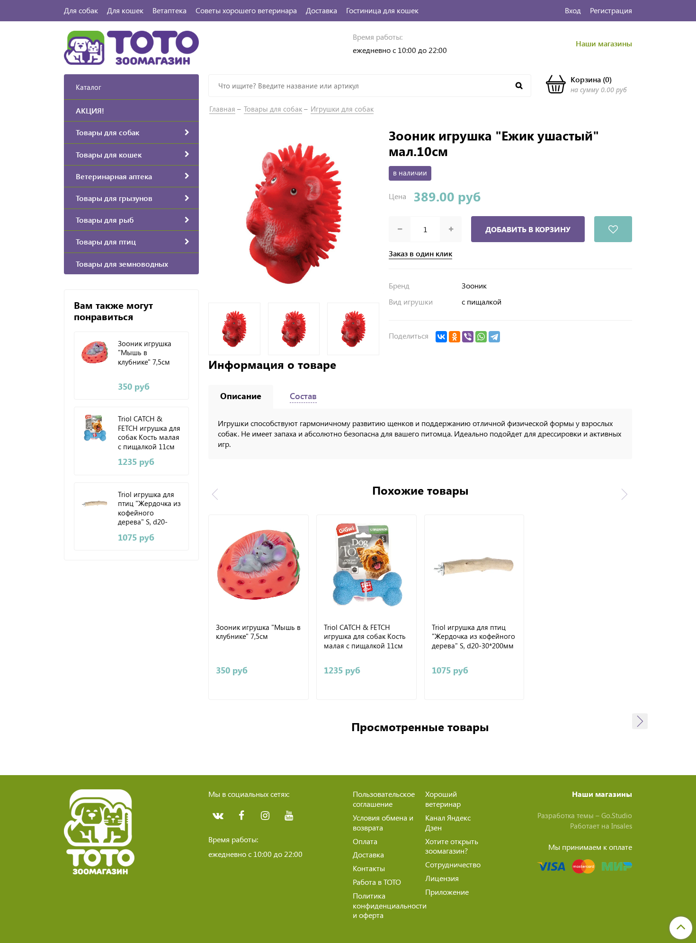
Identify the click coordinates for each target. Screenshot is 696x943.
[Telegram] (494, 336)
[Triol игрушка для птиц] (94, 503)
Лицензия (442, 878)
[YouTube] (288, 815)
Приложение (447, 892)
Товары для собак (273, 109)
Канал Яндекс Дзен (448, 822)
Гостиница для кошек (382, 10)
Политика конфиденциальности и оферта (390, 905)
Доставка (321, 10)
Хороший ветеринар (443, 799)
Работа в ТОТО (377, 882)
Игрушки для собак (342, 109)
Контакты (369, 868)
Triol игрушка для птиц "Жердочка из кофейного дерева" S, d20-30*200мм (149, 508)
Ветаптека (169, 10)
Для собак (81, 10)
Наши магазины (604, 43)
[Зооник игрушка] (94, 352)
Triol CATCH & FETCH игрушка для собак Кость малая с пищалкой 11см (149, 432)
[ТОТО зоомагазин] (131, 47)
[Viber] (467, 336)
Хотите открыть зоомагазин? (451, 846)
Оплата (365, 841)
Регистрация (611, 10)
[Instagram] (265, 815)
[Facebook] (241, 815)
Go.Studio (616, 815)
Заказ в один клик (420, 253)
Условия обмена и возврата (383, 822)
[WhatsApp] (481, 336)
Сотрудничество (453, 864)
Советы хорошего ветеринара (246, 10)
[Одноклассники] (454, 336)
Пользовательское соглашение (384, 799)
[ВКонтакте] (441, 336)
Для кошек (125, 10)
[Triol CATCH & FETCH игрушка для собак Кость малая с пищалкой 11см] (94, 427)
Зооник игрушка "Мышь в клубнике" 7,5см (144, 353)
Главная (222, 109)
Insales (621, 825)
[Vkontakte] (217, 815)
